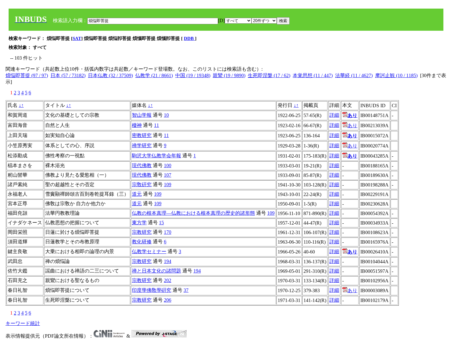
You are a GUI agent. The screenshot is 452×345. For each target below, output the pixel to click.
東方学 (139, 222)
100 (167, 165)
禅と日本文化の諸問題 (156, 270)
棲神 (137, 125)
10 (166, 115)
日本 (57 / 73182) (67, 75)
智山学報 (142, 115)
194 (167, 261)
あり (352, 125)
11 (156, 125)
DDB (189, 38)
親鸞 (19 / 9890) (229, 75)
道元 (137, 194)
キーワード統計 (23, 323)
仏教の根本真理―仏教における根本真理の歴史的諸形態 (193, 213)
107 (167, 175)
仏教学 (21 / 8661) (154, 75)
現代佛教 (142, 165)
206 (167, 300)
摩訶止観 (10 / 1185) (396, 75)
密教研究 (142, 135)
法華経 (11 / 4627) (354, 75)
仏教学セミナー (149, 251)
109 (167, 184)
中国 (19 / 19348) (192, 75)
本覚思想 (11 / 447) (313, 75)
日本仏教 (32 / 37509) (110, 75)
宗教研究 (142, 232)
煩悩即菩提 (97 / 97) (27, 75)
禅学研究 (142, 145)
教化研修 (142, 241)
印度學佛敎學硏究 (151, 290)
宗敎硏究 (142, 184)
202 (167, 280)
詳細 (334, 115)
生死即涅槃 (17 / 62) (269, 75)
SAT (77, 38)
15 (161, 222)
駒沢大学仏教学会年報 (156, 155)
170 (167, 232)
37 (186, 290)
